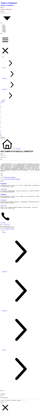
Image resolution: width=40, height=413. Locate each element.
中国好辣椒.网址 (7, 228)
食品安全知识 (18, 148)
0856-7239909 (3, 222)
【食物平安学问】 (3, 205)
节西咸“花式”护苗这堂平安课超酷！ (10, 177)
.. (0, 106)
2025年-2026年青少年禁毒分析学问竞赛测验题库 (12, 179)
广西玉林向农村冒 (3, 189)
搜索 (1, 33)
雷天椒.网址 (12, 228)
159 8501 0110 (7, 224)
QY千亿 (13, 148)
